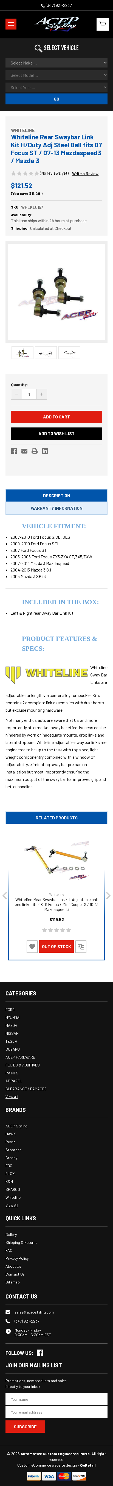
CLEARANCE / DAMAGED (26, 1088)
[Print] (35, 451)
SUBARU (12, 1049)
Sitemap (12, 1282)
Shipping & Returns (21, 1242)
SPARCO (12, 1189)
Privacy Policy (17, 1258)
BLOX (10, 1173)
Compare (80, 946)
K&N (9, 1181)
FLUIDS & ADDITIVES (22, 1065)
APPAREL (13, 1080)
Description (56, 495)
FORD (10, 1009)
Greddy (11, 1157)
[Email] (24, 451)
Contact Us (15, 1274)
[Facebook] (14, 451)
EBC (8, 1165)
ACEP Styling (16, 1126)
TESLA (11, 1041)
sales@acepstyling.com (34, 1312)
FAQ (8, 1250)
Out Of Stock (56, 946)
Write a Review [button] (85, 173)
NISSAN (12, 1033)
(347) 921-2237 (58, 5)
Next (108, 895)
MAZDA (11, 1025)
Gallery (11, 1234)
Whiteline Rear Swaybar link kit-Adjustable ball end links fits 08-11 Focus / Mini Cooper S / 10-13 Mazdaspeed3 (56, 904)
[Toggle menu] (10, 24)
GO (56, 98)
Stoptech (13, 1149)
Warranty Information (57, 508)
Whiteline (13, 1197)
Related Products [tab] (57, 817)
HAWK (10, 1134)
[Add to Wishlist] (32, 946)
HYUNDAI (12, 1017)
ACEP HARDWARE (20, 1057)
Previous (4, 895)
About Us (13, 1266)
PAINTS (11, 1073)
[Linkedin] (45, 451)
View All (11, 1096)
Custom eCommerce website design (47, 1465)
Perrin (10, 1141)
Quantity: (19, 384)
